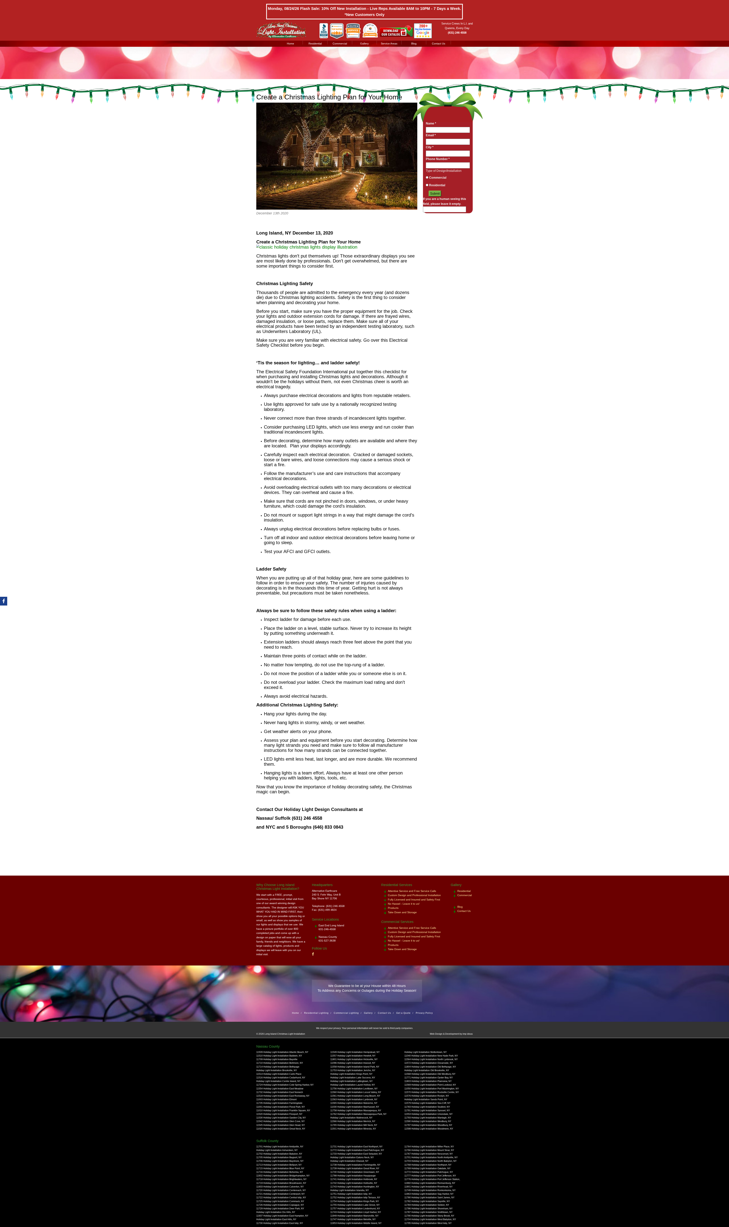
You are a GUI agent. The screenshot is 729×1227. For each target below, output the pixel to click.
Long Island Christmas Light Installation (284, 1034)
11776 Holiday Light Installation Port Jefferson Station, (432, 1179)
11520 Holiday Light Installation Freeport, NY (279, 1114)
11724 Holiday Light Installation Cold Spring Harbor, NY (285, 1085)
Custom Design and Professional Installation (414, 895)
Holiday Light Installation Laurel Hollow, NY (352, 1085)
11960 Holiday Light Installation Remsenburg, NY (429, 1183)
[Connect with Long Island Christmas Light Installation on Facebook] (313, 954)
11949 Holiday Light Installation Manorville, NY (354, 1215)
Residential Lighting (316, 1013)
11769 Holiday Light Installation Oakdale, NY (427, 1168)
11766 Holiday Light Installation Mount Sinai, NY (429, 1150)
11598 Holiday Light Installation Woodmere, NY (428, 1128)
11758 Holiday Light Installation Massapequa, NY (355, 1110)
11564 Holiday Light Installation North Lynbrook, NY (431, 1059)
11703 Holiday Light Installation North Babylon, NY (430, 1161)
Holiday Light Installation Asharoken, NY (277, 1150)
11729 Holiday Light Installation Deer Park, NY (280, 1208)
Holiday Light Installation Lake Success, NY (352, 1077)
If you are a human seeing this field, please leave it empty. (444, 201)
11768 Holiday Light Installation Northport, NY (427, 1164)
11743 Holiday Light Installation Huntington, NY (354, 1186)
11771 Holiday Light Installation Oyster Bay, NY (428, 1077)
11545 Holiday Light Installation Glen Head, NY (280, 1125)
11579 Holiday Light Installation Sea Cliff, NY (427, 1103)
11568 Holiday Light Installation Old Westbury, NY (429, 1074)
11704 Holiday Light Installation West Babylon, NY (430, 1219)
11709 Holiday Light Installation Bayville (276, 1059)
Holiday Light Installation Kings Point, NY (351, 1074)
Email (431, 135)
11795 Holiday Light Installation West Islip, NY (428, 1223)
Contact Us (438, 43)
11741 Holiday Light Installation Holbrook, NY (353, 1179)
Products (393, 907)
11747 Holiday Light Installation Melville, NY (353, 1219)
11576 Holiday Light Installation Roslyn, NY (426, 1096)
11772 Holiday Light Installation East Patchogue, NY (357, 1150)
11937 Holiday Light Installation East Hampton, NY (282, 1215)
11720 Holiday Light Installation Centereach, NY (281, 1190)
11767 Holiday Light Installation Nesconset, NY (428, 1153)
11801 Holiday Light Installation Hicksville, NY (354, 1059)
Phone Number (438, 159)
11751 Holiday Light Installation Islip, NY (351, 1194)
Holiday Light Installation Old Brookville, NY (426, 1070)
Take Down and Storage (402, 912)
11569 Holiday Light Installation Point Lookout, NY (430, 1085)
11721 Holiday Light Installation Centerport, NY (280, 1194)
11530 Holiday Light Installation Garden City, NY (281, 1117)
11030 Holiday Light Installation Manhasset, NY (354, 1106)
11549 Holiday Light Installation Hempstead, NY (355, 1052)
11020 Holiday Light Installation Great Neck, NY (280, 1128)
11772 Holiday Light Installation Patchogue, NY (428, 1172)
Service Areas (389, 43)
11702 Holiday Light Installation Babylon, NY (279, 1153)
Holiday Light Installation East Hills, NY (276, 1219)
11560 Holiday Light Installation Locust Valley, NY (355, 1092)
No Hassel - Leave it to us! (404, 903)
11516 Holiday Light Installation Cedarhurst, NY (280, 1077)
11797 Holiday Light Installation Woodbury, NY (428, 1125)
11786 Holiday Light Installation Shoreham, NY (428, 1208)
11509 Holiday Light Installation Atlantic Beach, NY (282, 1052)
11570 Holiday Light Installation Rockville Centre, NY (431, 1092)
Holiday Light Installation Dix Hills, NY (275, 1212)
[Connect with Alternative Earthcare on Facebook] (3, 601)
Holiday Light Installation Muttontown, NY (425, 1052)
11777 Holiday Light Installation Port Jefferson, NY (430, 1175)
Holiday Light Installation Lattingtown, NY (351, 1081)
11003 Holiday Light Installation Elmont (276, 1099)
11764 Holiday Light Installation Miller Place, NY (429, 1146)
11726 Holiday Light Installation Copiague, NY (280, 1205)
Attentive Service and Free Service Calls (412, 891)
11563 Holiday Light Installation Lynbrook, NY (353, 1099)
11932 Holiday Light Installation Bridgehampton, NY (283, 1175)
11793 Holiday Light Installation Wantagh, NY (427, 1117)
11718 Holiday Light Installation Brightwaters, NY (281, 1179)
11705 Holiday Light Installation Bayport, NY (279, 1157)
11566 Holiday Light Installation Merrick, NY (352, 1121)
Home (290, 43)
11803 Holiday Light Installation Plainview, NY (428, 1081)
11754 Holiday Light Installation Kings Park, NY (354, 1201)
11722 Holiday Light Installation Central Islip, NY (281, 1197)
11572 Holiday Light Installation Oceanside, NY (428, 1063)
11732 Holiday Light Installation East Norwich (279, 1092)
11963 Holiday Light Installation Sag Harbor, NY (429, 1194)
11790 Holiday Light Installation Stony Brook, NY (429, 1215)
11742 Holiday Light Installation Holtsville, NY (353, 1183)
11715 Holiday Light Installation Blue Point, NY (280, 1168)
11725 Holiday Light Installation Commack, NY (280, 1201)
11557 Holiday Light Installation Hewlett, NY (353, 1055)
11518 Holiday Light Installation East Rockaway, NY (282, 1096)
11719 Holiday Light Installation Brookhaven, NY (281, 1183)
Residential (315, 43)
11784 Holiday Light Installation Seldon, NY (426, 1205)
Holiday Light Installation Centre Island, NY (278, 1081)
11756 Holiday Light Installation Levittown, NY (354, 1088)
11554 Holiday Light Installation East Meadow (279, 1088)
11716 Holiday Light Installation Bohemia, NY (279, 1172)
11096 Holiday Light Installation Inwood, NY (352, 1063)
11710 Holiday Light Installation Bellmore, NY (279, 1063)
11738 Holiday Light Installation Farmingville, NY (355, 1164)
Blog (414, 43)
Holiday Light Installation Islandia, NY (349, 1190)
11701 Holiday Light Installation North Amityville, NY (431, 1157)
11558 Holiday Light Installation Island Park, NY (354, 1066)
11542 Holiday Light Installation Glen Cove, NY (280, 1121)
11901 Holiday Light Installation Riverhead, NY (428, 1186)
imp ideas (468, 1034)
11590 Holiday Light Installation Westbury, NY (427, 1121)
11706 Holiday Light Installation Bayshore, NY (280, 1161)
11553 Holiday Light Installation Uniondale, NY (428, 1114)
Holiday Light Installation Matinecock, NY (351, 1117)
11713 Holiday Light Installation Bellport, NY (279, 1164)
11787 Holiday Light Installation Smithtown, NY (428, 1212)
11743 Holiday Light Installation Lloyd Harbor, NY (355, 1212)
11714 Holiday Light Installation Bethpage (277, 1066)
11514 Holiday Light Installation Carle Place (278, 1074)
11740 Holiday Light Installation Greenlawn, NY (354, 1172)
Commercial (340, 43)
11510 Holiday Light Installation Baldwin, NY (279, 1055)
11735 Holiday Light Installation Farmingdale (279, 1103)
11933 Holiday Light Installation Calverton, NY (280, 1186)
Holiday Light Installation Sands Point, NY (425, 1099)
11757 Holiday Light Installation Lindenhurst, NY (355, 1208)
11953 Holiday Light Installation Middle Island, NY (356, 1223)
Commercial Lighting (346, 1013)
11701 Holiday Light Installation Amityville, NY (279, 1146)
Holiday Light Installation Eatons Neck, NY (352, 1157)
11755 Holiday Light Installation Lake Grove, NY (355, 1205)
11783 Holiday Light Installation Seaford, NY (427, 1106)
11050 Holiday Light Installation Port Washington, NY (431, 1088)
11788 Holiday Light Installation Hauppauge (353, 1175)
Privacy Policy (424, 1013)
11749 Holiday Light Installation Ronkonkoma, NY (430, 1190)
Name (431, 123)
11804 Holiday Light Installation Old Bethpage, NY (430, 1066)
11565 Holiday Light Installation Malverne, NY (353, 1103)
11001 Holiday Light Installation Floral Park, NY (280, 1106)
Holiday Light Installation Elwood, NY (349, 1161)
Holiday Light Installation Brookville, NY (276, 1070)
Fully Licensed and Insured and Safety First (414, 899)
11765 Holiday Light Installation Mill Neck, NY (353, 1125)
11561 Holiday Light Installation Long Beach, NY (355, 1096)
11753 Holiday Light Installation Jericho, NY (352, 1070)
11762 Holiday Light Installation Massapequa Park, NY (358, 1114)
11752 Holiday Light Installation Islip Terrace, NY (355, 1197)
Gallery (364, 43)
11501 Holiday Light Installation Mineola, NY (353, 1128)
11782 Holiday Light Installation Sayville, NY (427, 1201)
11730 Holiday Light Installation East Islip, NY (279, 1223)
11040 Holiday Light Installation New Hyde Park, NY (431, 1055)
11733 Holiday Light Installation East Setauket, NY (356, 1153)
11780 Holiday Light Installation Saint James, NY (429, 1197)
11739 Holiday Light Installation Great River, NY (354, 1168)
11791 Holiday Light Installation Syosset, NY (427, 1110)
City (429, 147)
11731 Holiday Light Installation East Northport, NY (356, 1146)
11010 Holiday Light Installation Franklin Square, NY (283, 1110)
